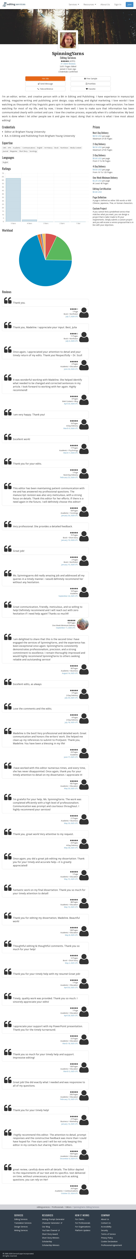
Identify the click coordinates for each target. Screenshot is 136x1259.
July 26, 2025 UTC (71, 698)
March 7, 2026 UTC (70, 453)
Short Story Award (50, 1234)
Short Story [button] (23, 151)
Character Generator (51, 1223)
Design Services (21, 1226)
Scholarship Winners (50, 1245)
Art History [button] (48, 148)
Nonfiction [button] (64, 148)
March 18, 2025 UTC (70, 1043)
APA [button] (9, 148)
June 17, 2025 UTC (71, 757)
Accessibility (106, 1226)
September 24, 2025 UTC (68, 596)
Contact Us (106, 1223)
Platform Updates (82, 1230)
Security (104, 1230)
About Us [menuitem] (105, 4)
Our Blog (46, 1226)
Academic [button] (16, 148)
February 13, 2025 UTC (69, 1099)
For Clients (79, 1219)
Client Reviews (68, 63)
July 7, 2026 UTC (72, 316)
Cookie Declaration (109, 1241)
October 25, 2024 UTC (69, 1193)
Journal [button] (5, 151)
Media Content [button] (75, 148)
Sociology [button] (33, 151)
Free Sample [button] (91, 78)
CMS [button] (4, 148)
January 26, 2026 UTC (69, 515)
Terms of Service (108, 1234)
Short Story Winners (50, 1238)
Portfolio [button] (92, 83)
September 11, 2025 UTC (65, 628)
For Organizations (82, 1226)
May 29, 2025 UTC (71, 788)
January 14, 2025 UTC (69, 1124)
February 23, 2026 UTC (69, 477)
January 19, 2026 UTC (69, 540)
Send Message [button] (46, 83)
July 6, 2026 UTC (72, 341)
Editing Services (20, 1219)
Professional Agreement (111, 1245)
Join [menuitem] (129, 4)
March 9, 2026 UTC (70, 428)
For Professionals (82, 1223)
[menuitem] (74, 4)
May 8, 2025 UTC (71, 935)
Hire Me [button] (45, 78)
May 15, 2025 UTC (71, 879)
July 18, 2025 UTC (71, 722)
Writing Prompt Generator (53, 1219)
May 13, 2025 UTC (71, 907)
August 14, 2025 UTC (70, 673)
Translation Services (22, 1223)
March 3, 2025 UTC (70, 1071)
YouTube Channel (49, 1230)
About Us (105, 1219)
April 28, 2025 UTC (71, 1015)
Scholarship (47, 1241)
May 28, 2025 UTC (71, 847)
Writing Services (21, 1230)
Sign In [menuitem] (117, 4)
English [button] (39, 148)
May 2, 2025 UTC (71, 963)
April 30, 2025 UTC (71, 987)
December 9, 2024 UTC (69, 1158)
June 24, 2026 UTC (71, 369)
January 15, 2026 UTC (69, 564)
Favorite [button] (91, 89)
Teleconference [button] (46, 89)
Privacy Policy (107, 1238)
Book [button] (56, 148)
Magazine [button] (13, 151)
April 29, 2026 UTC (71, 403)
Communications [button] (28, 148)
